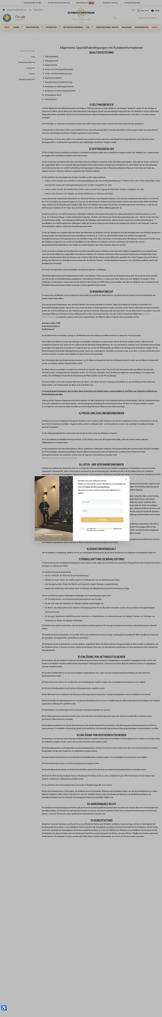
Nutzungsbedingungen (104, 529)
